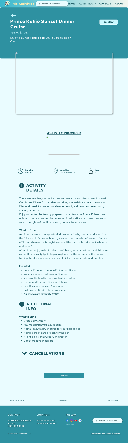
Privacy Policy (70, 424)
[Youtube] (75, 420)
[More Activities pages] (95, 4)
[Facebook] (67, 420)
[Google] (80, 420)
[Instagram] (71, 420)
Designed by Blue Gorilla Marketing (105, 433)
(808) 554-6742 (16, 426)
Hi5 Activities (23, 4)
